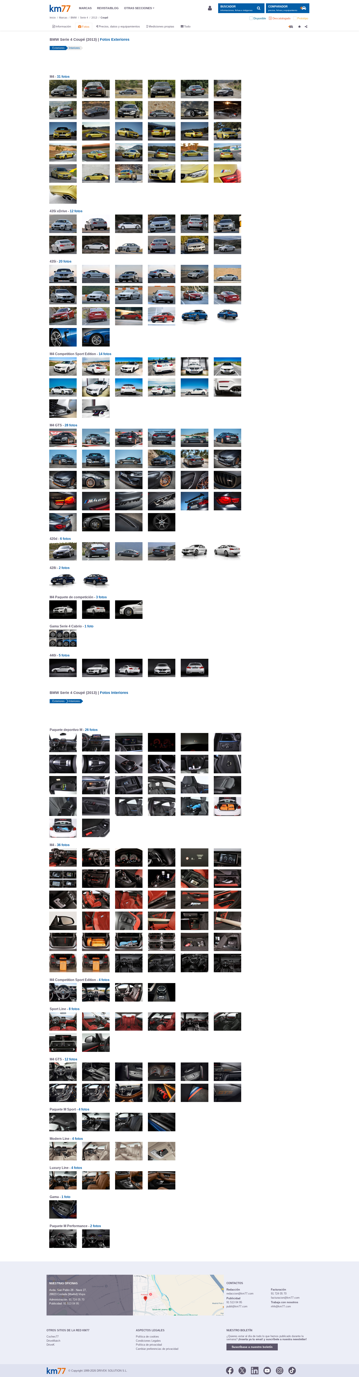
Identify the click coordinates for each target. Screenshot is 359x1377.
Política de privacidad (149, 1344)
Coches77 (53, 1336)
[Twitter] (242, 1370)
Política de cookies (147, 1336)
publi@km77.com (236, 1306)
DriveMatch (53, 1340)
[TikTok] (292, 1370)
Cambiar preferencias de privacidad (157, 1348)
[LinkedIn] (254, 1370)
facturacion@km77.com (285, 1297)
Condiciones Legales (148, 1340)
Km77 (60, 8)
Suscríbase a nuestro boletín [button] (252, 1347)
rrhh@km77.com (281, 1306)
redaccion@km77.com (239, 1293)
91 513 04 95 (71, 1303)
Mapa (82, 1294)
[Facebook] (230, 1370)
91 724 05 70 (76, 1299)
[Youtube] (267, 1370)
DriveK (51, 1344)
